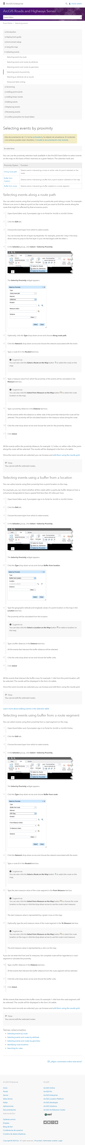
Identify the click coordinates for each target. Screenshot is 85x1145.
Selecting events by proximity (18, 72)
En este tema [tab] (9, 148)
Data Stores (8, 1099)
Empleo (6, 1123)
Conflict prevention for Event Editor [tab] (20, 117)
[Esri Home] (48, 1114)
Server (5, 1095)
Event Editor (8, 23)
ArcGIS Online (49, 1088)
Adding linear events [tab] (14, 97)
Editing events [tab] (11, 102)
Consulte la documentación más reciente (51, 140)
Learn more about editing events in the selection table (26, 709)
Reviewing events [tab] (13, 112)
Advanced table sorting (16, 82)
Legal (60, 1141)
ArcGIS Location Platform (53, 1099)
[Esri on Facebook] (49, 1122)
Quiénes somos (9, 1119)
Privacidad (38, 1141)
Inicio (5, 1088)
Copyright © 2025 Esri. (11, 1141)
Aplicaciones (8, 1106)
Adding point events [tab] (14, 92)
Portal (5, 1091)
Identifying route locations (17, 1045)
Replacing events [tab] (13, 107)
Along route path (10, 172)
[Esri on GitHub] (52, 1122)
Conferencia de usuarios (13, 1130)
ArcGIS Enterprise (14, 3)
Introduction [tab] (11, 32)
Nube (5, 1102)
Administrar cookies (50, 1141)
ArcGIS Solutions (50, 1106)
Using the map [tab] (12, 47)
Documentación (9, 1110)
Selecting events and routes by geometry (23, 67)
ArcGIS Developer (50, 1102)
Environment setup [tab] (13, 42)
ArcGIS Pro (47, 1091)
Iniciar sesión (76, 4)
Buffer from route (10, 186)
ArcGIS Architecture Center (54, 1110)
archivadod (37, 137)
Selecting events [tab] (12, 52)
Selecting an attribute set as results (20, 77)
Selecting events (21, 23)
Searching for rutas (15, 1048)
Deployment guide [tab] (13, 37)
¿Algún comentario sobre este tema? (66, 1061)
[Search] (66, 3)
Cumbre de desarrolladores (14, 1134)
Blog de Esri (8, 1127)
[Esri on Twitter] (45, 1122)
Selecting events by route (17, 57)
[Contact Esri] (56, 1122)
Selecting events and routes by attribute (22, 62)
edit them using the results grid (66, 455)
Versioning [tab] (10, 87)
